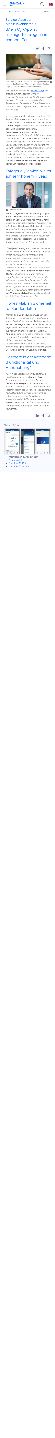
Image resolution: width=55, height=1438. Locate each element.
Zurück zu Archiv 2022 (15, 11)
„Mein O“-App (37, 90)
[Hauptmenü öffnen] (4, 4)
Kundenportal (15, 460)
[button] (37, 48)
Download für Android (19, 466)
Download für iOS (17, 463)
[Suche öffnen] (42, 4)
